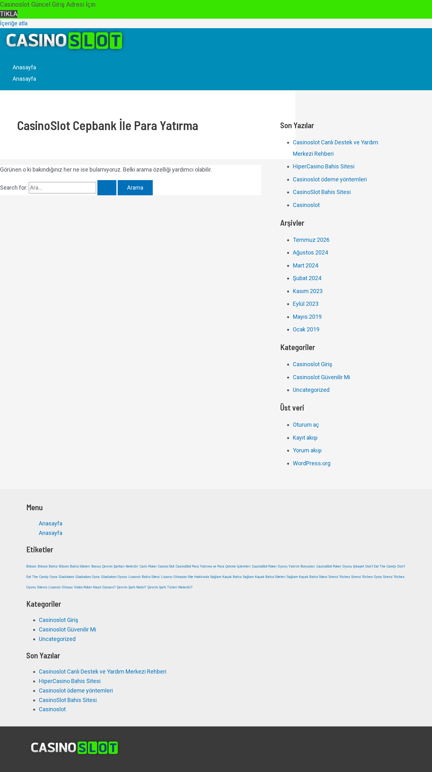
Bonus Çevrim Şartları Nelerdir (114, 566)
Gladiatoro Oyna (87, 577)
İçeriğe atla (14, 23)
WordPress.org (311, 463)
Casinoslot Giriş (312, 364)
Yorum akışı (307, 450)
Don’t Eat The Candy (380, 566)
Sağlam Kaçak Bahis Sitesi (307, 577)
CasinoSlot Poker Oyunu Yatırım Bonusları (283, 566)
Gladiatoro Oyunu (114, 577)
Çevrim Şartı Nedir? (131, 587)
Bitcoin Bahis (48, 566)
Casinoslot (306, 205)
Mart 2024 (305, 265)
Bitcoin (31, 566)
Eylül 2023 (305, 303)
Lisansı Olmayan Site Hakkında (185, 577)
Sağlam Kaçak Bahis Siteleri (264, 577)
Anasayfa (24, 67)
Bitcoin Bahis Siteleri (74, 566)
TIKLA (8, 14)
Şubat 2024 (307, 278)
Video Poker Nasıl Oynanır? (94, 587)
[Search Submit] (106, 187)
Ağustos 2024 (310, 252)
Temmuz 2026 (311, 239)
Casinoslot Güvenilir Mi (321, 377)
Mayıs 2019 (307, 316)
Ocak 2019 (306, 329)
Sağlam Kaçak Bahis (226, 577)
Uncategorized (311, 389)
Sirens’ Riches (339, 577)
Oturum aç (306, 424)
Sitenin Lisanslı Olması (55, 587)
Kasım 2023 (308, 291)
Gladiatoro (66, 577)
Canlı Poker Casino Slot (156, 566)
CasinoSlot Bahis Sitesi (322, 192)
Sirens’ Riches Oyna (366, 577)
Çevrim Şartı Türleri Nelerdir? (169, 587)
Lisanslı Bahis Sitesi (144, 577)
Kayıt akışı (305, 437)
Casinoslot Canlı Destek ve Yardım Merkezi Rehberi (102, 671)
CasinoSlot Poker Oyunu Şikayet (340, 566)
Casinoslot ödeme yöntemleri (330, 179)
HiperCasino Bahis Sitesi (324, 166)
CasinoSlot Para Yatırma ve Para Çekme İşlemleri (213, 566)
